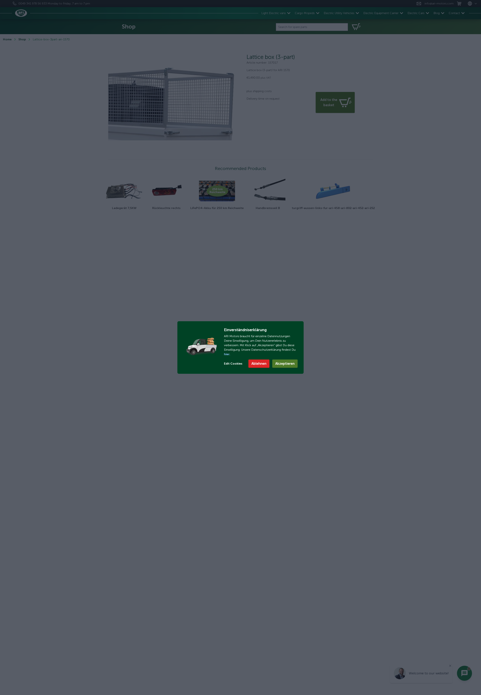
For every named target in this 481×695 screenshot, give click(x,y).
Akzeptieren (285, 364)
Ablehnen (258, 364)
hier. (227, 354)
